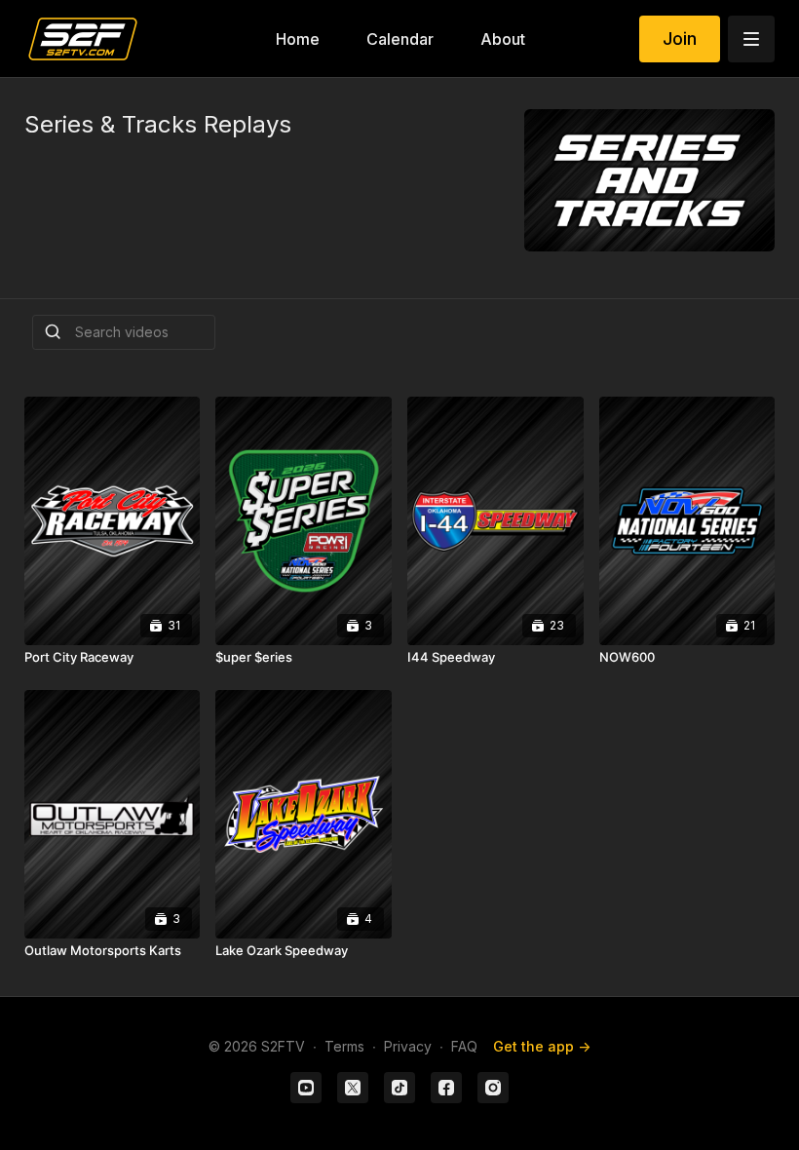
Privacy (408, 1046)
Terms (344, 1046)
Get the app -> (541, 1046)
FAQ (464, 1046)
